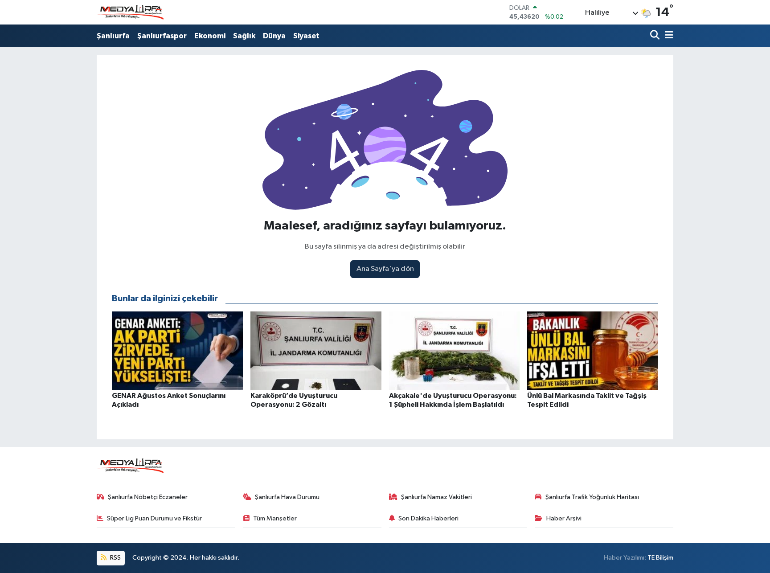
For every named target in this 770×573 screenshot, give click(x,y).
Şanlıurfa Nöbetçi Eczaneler (148, 497)
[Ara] (655, 35)
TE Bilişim (660, 557)
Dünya (274, 36)
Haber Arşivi (564, 518)
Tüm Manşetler (275, 518)
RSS (115, 557)
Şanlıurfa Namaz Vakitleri (436, 497)
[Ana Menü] (667, 35)
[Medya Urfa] (130, 12)
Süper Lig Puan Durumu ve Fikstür (154, 518)
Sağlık (244, 36)
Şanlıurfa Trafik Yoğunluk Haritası (592, 497)
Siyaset (306, 36)
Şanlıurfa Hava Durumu (287, 497)
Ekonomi (209, 36)
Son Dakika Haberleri (428, 518)
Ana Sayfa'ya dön (385, 269)
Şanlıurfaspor (162, 36)
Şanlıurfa (113, 36)
